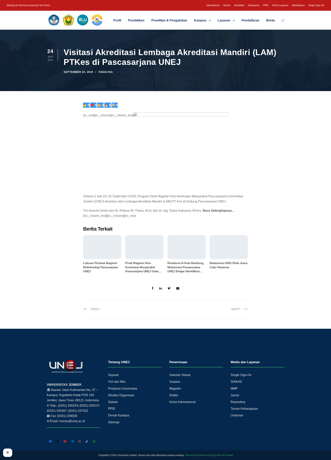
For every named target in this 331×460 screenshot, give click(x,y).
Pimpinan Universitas (122, 388)
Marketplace (298, 5)
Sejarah (113, 375)
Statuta (113, 402)
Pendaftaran (250, 20)
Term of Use (191, 455)
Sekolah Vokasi (180, 375)
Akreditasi (239, 5)
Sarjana (174, 381)
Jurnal (235, 395)
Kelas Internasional (182, 402)
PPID (265, 5)
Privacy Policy (206, 455)
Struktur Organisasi (121, 395)
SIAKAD (236, 381)
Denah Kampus (118, 415)
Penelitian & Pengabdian (169, 20)
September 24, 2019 (78, 72)
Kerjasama (253, 5)
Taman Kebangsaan (244, 408)
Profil (117, 20)
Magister (175, 388)
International (213, 5)
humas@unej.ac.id (72, 421)
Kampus (200, 20)
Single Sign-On (316, 5)
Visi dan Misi (116, 381)
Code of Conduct (224, 455)
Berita (270, 20)
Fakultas (106, 72)
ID (8, 452)
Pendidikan (136, 20)
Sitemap (113, 422)
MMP (234, 388)
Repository (238, 402)
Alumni (226, 5)
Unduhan (237, 415)
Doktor (173, 395)
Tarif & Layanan (280, 5)
